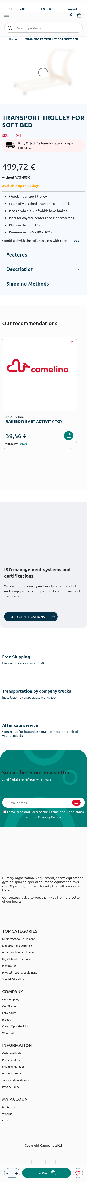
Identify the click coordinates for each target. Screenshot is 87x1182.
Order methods (11, 1053)
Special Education (13, 979)
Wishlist (7, 1113)
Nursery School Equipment (18, 939)
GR (49, 9)
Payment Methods (13, 1060)
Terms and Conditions (66, 811)
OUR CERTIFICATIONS (28, 616)
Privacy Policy (49, 817)
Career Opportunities (15, 1026)
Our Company (10, 999)
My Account (9, 1107)
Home (13, 39)
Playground (9, 965)
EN (43, 9)
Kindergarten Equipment (17, 945)
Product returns (12, 1073)
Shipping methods (13, 1066)
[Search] (10, 28)
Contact (71, 9)
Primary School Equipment (18, 952)
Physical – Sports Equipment (19, 972)
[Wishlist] (71, 342)
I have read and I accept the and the (45, 814)
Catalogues (9, 1013)
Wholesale (8, 1033)
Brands (6, 1019)
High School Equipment (16, 959)
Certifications (10, 1006)
